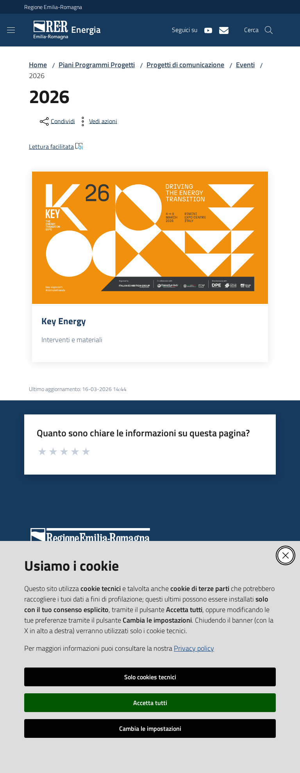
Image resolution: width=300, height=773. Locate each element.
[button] (269, 30)
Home (38, 64)
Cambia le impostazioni (150, 728)
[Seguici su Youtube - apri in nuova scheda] (205, 29)
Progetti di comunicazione (185, 64)
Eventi (245, 64)
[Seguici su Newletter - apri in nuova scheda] (221, 29)
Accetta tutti (150, 702)
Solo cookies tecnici (150, 677)
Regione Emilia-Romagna (53, 7)
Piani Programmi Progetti (97, 64)
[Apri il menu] (11, 30)
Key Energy (63, 321)
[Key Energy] (150, 237)
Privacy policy (194, 648)
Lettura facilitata (51, 146)
